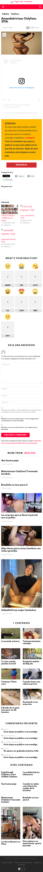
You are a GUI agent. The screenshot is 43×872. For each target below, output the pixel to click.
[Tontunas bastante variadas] (32, 633)
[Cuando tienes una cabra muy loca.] (32, 674)
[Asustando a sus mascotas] (32, 694)
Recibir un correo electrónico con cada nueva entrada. (19, 428)
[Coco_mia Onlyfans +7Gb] (28, 209)
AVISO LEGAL (7, 862)
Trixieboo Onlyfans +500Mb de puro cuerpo (7, 218)
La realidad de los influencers (31, 773)
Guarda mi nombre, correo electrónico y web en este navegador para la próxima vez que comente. (21, 411)
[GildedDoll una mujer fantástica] (21, 583)
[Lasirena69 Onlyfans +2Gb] (9, 233)
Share (4, 35)
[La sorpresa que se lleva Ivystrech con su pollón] (21, 503)
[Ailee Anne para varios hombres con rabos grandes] (21, 536)
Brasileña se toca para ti (14, 485)
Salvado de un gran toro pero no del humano (10, 710)
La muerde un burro (10, 641)
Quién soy (37, 862)
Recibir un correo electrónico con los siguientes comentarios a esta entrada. (19, 419)
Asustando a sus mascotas (30, 703)
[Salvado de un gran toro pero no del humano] (10, 697)
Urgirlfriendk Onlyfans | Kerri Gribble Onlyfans (9, 774)
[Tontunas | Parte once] (10, 674)
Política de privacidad (23, 862)
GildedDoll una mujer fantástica (18, 610)
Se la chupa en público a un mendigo (20, 732)
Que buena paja (10, 460)
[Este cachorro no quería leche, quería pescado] (32, 823)
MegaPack (21, 165)
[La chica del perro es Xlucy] (10, 823)
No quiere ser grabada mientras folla (21, 751)
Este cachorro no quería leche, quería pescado (32, 843)
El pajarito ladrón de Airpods (31, 663)
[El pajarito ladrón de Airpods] (32, 653)
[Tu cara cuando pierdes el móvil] (10, 653)
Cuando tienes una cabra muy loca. (31, 683)
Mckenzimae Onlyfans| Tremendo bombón (10, 800)
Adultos (30, 453)
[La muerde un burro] (10, 633)
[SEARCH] (40, 6)
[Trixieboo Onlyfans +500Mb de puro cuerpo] (9, 209)
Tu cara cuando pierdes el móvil (8, 663)
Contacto (30, 137)
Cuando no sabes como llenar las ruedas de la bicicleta (31, 787)
